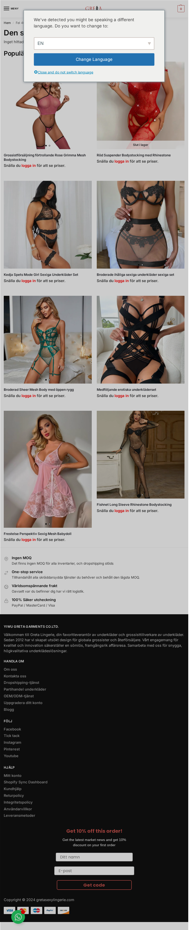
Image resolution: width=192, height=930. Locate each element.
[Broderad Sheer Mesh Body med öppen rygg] (48, 340)
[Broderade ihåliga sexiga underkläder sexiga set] (141, 225)
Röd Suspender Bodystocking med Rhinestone (134, 155)
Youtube (11, 756)
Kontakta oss (15, 676)
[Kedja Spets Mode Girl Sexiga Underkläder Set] (48, 225)
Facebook (12, 729)
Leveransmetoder (19, 815)
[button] (180, 8)
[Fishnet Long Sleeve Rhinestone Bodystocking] (141, 455)
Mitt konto (13, 775)
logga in (29, 165)
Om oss (10, 669)
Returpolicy (14, 795)
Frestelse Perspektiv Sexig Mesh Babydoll (38, 534)
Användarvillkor (18, 809)
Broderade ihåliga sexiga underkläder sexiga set (135, 275)
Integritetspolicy (18, 802)
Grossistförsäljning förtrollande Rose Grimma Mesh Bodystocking (45, 157)
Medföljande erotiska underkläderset (126, 390)
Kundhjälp (13, 789)
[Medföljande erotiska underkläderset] (141, 340)
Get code (94, 885)
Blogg (9, 709)
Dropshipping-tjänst (21, 682)
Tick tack (12, 735)
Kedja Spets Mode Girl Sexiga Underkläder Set (41, 275)
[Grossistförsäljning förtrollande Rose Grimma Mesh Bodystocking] (48, 105)
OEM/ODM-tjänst (19, 696)
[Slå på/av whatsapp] (18, 917)
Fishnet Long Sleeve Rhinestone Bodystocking (134, 505)
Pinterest (12, 749)
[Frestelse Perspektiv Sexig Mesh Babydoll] (48, 469)
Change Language (94, 59)
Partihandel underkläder (25, 689)
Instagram (12, 742)
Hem (7, 23)
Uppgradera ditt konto (23, 703)
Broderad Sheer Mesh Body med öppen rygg (39, 390)
